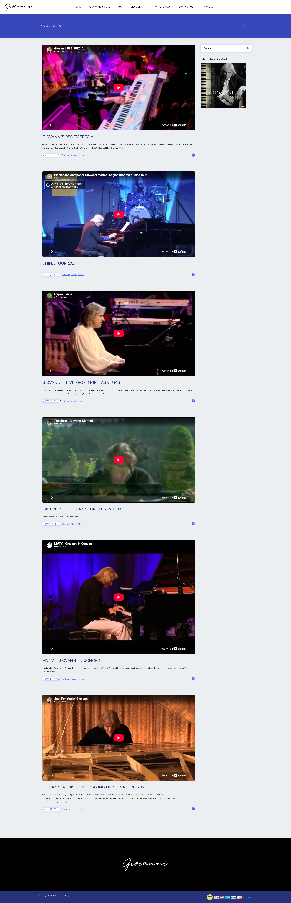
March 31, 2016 (51, 155)
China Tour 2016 (59, 263)
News (81, 155)
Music (74, 155)
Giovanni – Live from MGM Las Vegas (81, 382)
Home (234, 26)
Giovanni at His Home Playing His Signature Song (95, 787)
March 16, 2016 (51, 809)
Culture (66, 155)
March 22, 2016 (51, 523)
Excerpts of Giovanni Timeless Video (81, 509)
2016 (241, 26)
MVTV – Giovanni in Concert (72, 660)
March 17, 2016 (50, 678)
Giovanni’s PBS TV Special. (69, 137)
